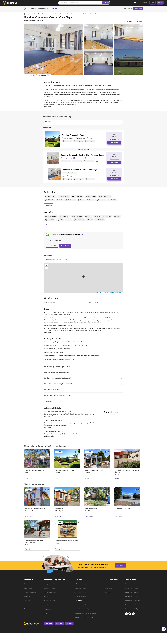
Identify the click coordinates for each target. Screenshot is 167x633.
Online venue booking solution (82, 584)
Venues (46, 596)
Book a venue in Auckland (132, 592)
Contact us (27, 609)
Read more (47, 106)
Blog (106, 596)
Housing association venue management (85, 613)
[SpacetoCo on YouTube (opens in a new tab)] (129, 613)
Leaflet (100, 292)
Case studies (108, 584)
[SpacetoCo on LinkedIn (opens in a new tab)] (133, 613)
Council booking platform (81, 605)
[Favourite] (48, 451)
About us (26, 584)
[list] (33, 596)
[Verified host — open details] (56, 9)
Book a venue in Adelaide (131, 588)
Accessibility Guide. (69, 359)
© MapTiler (105, 292)
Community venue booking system (83, 609)
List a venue (47, 609)
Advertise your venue (80, 592)
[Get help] (164, 629)
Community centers (49, 588)
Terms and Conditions (30, 592)
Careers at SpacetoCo (30, 604)
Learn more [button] (47, 427)
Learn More (47, 416)
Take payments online (80, 588)
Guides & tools (109, 588)
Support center (28, 588)
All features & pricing (80, 596)
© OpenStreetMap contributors (115, 292)
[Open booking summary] (135, 3)
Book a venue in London (131, 604)
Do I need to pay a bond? (53, 389)
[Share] (45, 451)
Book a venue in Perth (131, 584)
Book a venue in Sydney (131, 596)
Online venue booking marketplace (83, 617)
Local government (49, 584)
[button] (53, 49)
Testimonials (27, 600)
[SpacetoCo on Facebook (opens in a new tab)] (126, 613)
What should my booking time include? (58, 384)
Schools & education (49, 600)
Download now (51, 436)
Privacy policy (27, 596)
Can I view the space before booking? (57, 378)
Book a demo (47, 613)
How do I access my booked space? (56, 372)
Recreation (47, 604)
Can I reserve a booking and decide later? (58, 395)
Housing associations (49, 592)
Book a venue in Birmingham (132, 609)
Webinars (107, 592)
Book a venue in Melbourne (132, 600)
